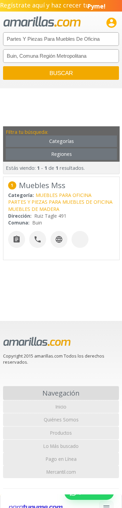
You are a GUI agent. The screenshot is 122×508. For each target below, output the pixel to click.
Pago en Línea (61, 459)
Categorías (61, 141)
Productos (61, 433)
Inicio (61, 406)
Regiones (61, 154)
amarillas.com (42, 22)
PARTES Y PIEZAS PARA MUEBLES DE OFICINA (60, 202)
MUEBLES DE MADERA (33, 209)
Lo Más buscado (61, 446)
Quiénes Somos (61, 419)
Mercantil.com (61, 472)
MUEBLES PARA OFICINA (64, 195)
